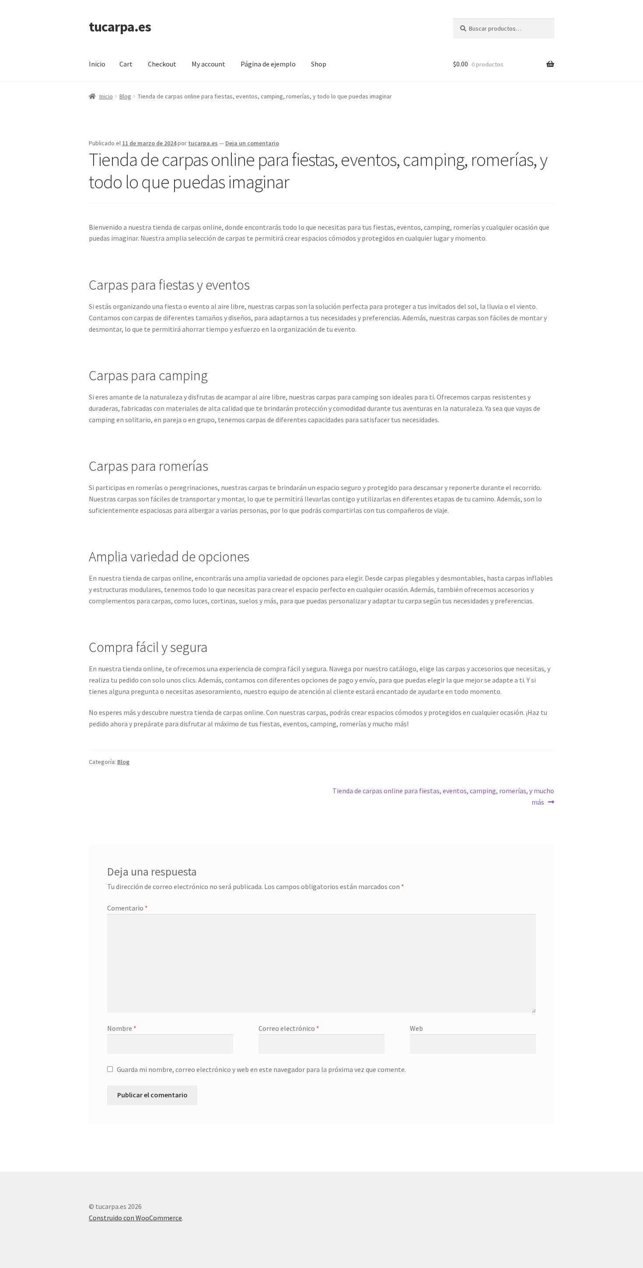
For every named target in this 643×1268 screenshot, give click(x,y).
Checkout (162, 64)
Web (416, 1028)
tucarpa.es (120, 26)
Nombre (121, 1028)
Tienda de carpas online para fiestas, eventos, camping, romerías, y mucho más (443, 796)
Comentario (127, 908)
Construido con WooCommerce (135, 1217)
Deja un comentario (252, 143)
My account (208, 64)
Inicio (97, 64)
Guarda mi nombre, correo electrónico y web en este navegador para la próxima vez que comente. (261, 1069)
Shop (318, 64)
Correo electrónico (289, 1028)
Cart (126, 64)
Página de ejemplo (268, 64)
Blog (125, 96)
